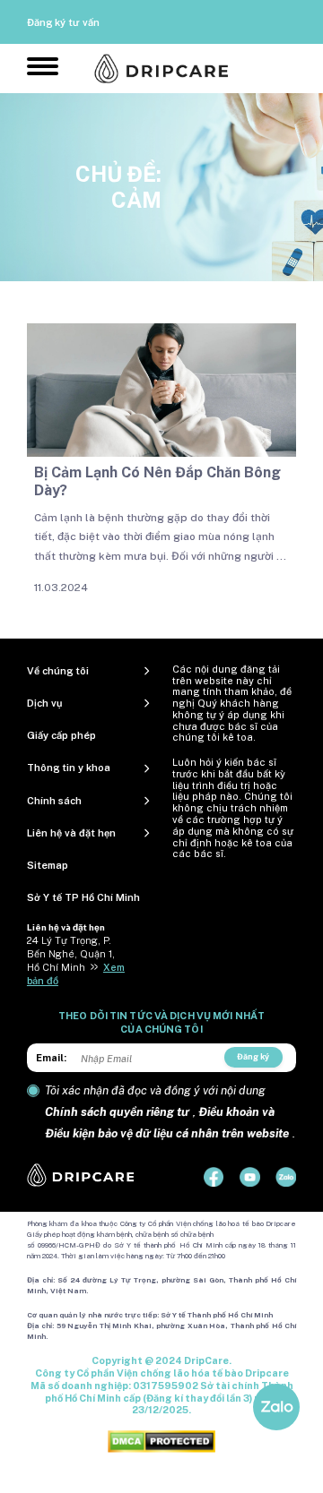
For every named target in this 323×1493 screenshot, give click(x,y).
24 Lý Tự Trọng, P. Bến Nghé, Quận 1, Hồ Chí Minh (71, 954)
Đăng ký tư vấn (63, 22)
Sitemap (47, 865)
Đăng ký (253, 1056)
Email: (51, 1057)
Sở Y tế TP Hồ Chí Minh (83, 897)
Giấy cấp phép (61, 735)
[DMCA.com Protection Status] (161, 1441)
